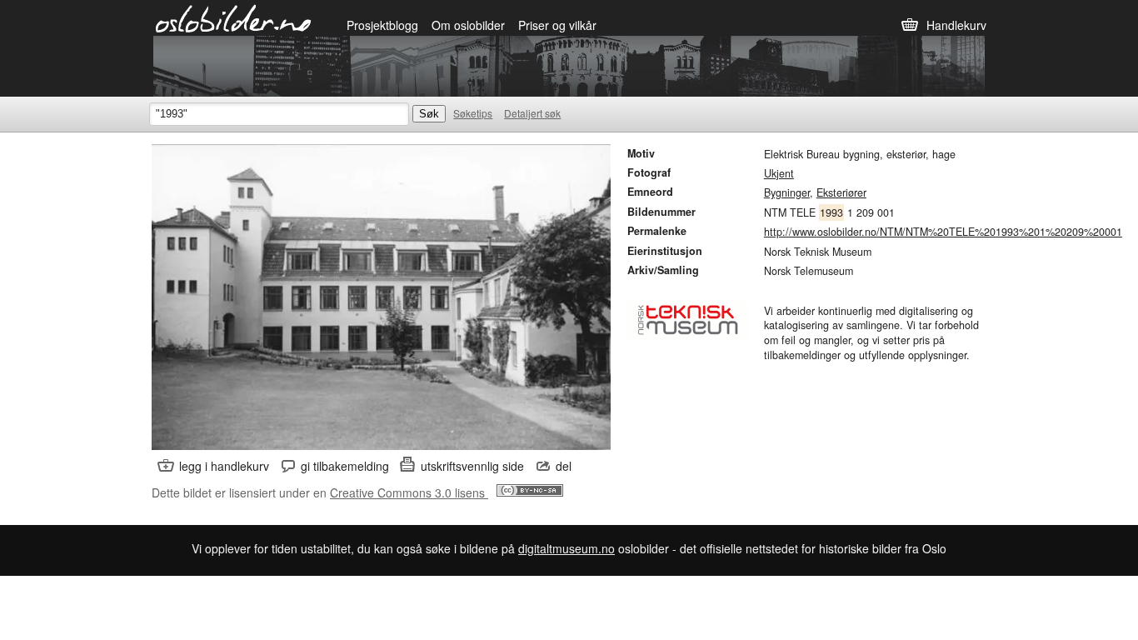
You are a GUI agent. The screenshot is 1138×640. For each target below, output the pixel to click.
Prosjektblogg (382, 25)
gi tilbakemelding (345, 466)
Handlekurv (956, 25)
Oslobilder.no (233, 17)
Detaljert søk (532, 113)
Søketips (472, 113)
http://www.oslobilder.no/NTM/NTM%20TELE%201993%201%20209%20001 (943, 231)
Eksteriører (841, 192)
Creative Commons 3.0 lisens (409, 492)
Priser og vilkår (557, 25)
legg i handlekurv (224, 466)
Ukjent (779, 173)
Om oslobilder (468, 25)
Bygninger (787, 192)
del (563, 466)
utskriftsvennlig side (472, 466)
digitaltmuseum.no (566, 548)
